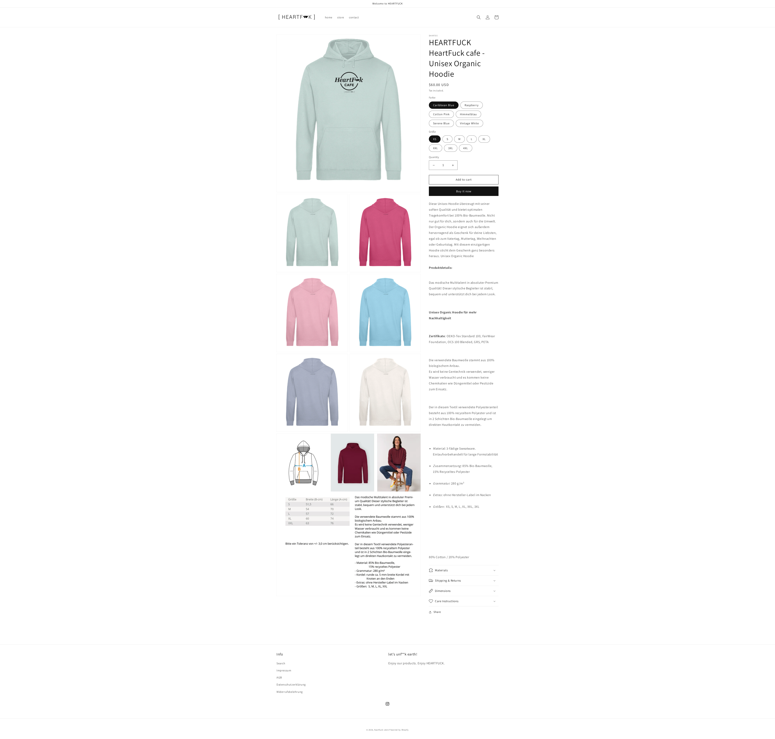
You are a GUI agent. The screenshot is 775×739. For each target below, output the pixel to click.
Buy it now (463, 191)
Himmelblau (468, 114)
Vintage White (469, 123)
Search (280, 663)
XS (434, 139)
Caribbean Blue (443, 105)
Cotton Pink (441, 114)
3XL (450, 148)
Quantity (434, 157)
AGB (279, 677)
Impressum (283, 670)
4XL (465, 148)
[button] (478, 17)
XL (484, 139)
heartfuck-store (381, 730)
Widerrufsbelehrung (289, 692)
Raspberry (472, 105)
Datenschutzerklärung (291, 684)
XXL (435, 148)
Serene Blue (441, 123)
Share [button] (437, 612)
